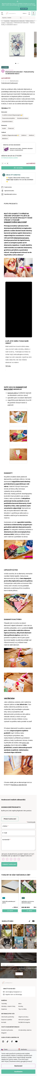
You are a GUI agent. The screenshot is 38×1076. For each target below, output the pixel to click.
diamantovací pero (21, 238)
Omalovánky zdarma (24, 1030)
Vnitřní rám (9, 698)
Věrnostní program (24, 1019)
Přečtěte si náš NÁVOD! (19, 785)
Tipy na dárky (22, 1009)
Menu (2, 14)
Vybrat (11, 910)
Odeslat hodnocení (9, 864)
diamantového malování (15, 222)
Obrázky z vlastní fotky (8, 1006)
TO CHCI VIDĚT (24, 8)
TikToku (8, 366)
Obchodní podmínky (7, 1017)
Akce (19, 1003)
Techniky (4, 1003)
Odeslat (19, 974)
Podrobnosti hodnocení (9, 83)
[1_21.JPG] (18, 433)
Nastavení (18, 1066)
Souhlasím (18, 1072)
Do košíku (20, 168)
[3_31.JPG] (18, 451)
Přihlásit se (24, 13)
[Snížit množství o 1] (2, 163)
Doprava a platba (6, 1019)
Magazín (4, 1033)
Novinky (20, 1006)
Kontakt (3, 1022)
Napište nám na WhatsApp (13, 994)
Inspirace (4, 1009)
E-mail (4, 833)
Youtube (33, 921)
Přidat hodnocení (10, 819)
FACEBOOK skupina (24, 1022)
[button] (15, 63)
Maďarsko (24, 1049)
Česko (6, 1049)
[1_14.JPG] (18, 414)
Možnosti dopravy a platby (10, 157)
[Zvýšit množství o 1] (7, 163)
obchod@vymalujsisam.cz (13, 992)
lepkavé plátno (13, 393)
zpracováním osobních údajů (28, 968)
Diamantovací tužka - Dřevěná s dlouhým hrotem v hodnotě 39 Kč (21, 149)
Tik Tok (29, 921)
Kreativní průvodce (7, 1030)
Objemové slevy (23, 1017)
